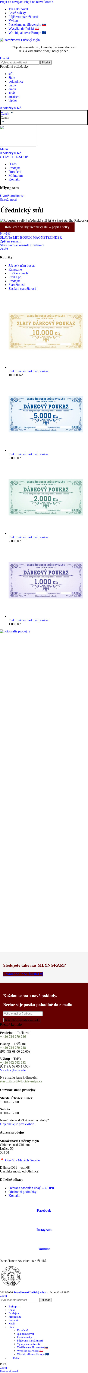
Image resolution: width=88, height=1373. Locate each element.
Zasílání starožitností (22, 288)
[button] (44, 117)
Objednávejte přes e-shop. (17, 1124)
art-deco (14, 97)
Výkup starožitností (28, 1344)
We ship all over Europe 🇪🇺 (33, 1354)
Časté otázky (24, 1337)
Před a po (15, 277)
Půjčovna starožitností (30, 1340)
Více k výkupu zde (13, 1070)
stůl (11, 74)
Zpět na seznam (10, 241)
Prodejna (15, 281)
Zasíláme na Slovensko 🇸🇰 (32, 1347)
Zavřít (4, 249)
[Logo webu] (20, 40)
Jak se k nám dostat (22, 265)
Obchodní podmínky (23, 1192)
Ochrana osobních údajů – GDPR (31, 1188)
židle (12, 77)
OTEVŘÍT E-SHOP (14, 157)
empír (12, 89)
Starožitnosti (16, 196)
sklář (12, 93)
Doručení (22, 1330)
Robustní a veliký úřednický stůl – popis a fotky (37, 227)
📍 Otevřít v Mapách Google (20, 1160)
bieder (13, 100)
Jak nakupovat (25, 1333)
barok (12, 85)
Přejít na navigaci (12, 2)
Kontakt (14, 1195)
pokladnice (16, 81)
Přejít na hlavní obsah (38, 2)
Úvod (4, 196)
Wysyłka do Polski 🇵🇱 (30, 1350)
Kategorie (15, 269)
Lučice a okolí (18, 273)
